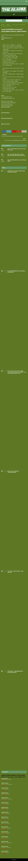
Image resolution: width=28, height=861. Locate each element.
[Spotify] (16, 4)
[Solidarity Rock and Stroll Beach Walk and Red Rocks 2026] (4, 219)
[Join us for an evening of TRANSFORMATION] (4, 519)
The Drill (6, 837)
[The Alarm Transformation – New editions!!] (4, 619)
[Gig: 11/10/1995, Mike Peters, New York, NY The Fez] (4, 149)
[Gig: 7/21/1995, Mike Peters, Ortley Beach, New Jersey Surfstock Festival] (4, 155)
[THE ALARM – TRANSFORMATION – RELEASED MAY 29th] (4, 719)
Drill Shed (6, 808)
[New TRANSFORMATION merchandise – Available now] (4, 319)
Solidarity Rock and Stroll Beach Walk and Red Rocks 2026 (16, 171)
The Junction (8, 847)
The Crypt (9, 779)
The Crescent (6, 789)
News (3, 167)
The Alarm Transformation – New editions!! (15, 571)
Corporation (7, 793)
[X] (14, 4)
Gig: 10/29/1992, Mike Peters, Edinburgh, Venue (16, 160)
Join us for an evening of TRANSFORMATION (13, 471)
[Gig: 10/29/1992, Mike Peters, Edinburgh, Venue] (4, 160)
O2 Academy (9, 798)
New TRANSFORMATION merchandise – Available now (16, 271)
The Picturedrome (9, 784)
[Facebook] (11, 4)
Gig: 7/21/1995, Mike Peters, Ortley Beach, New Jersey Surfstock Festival (16, 155)
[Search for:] (14, 20)
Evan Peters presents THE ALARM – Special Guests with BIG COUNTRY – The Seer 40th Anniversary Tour (16, 372)
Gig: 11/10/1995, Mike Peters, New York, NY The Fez (16, 149)
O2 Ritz (7, 818)
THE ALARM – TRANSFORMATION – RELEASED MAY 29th (15, 672)
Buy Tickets (3, 780)
